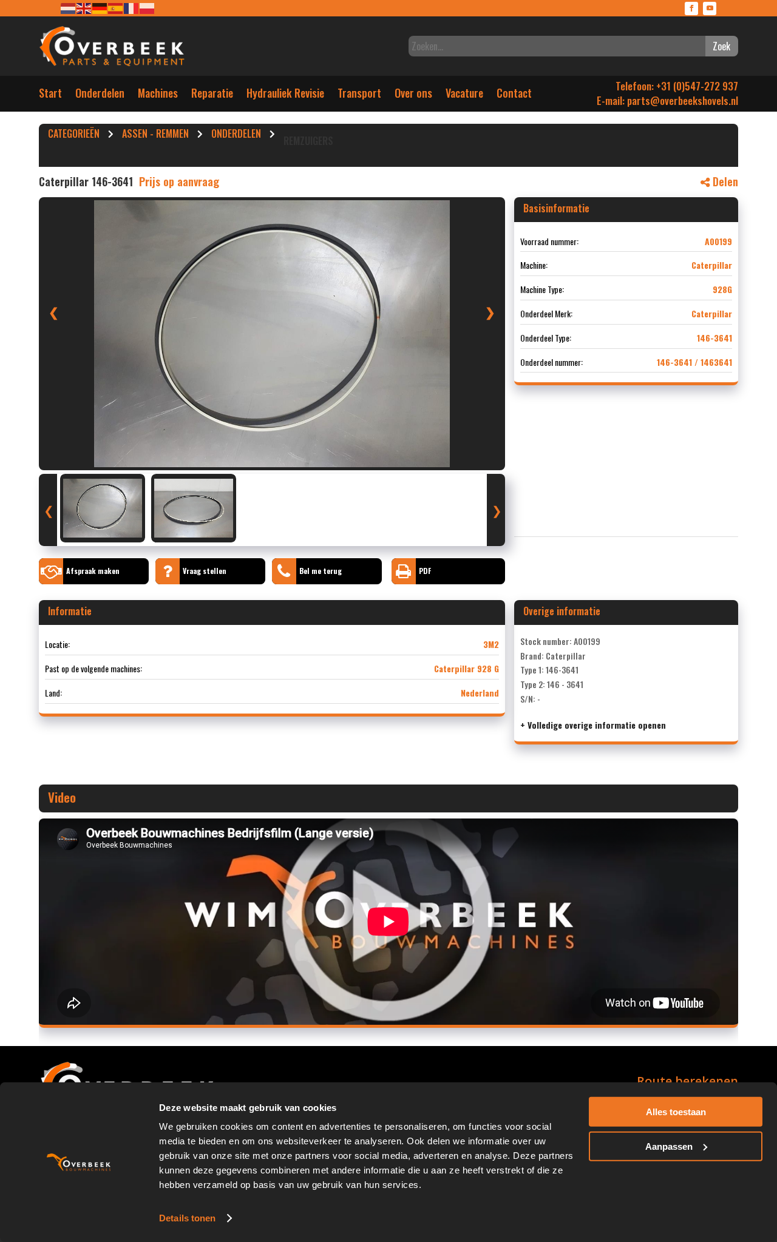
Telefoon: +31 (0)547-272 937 (677, 85)
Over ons (413, 95)
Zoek (721, 46)
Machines (158, 95)
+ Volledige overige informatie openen (593, 724)
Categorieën (74, 135)
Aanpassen (669, 1146)
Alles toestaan (676, 1112)
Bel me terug (320, 570)
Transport (359, 95)
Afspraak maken (93, 570)
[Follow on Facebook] (691, 8)
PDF (425, 570)
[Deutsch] (100, 7)
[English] (84, 7)
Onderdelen (99, 95)
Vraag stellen (204, 570)
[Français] (132, 7)
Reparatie (212, 95)
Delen (724, 181)
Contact (514, 95)
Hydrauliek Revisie (285, 95)
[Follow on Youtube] (709, 8)
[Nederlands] (68, 7)
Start (50, 95)
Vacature (464, 95)
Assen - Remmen (155, 135)
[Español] (116, 7)
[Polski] (147, 7)
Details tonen (187, 1218)
